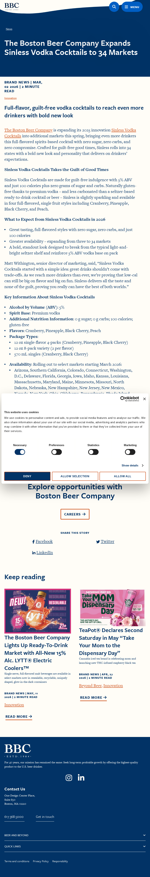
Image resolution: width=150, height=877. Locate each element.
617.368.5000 (14, 816)
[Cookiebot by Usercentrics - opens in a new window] (123, 399)
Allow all (122, 476)
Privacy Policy (41, 861)
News (9, 29)
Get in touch (45, 816)
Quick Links (12, 846)
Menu (134, 7)
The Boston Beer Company (28, 130)
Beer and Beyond (16, 835)
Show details (130, 465)
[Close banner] (144, 399)
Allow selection (75, 476)
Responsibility (60, 861)
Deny (27, 476)
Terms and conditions (16, 861)
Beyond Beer (90, 685)
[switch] (56, 452)
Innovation (10, 98)
